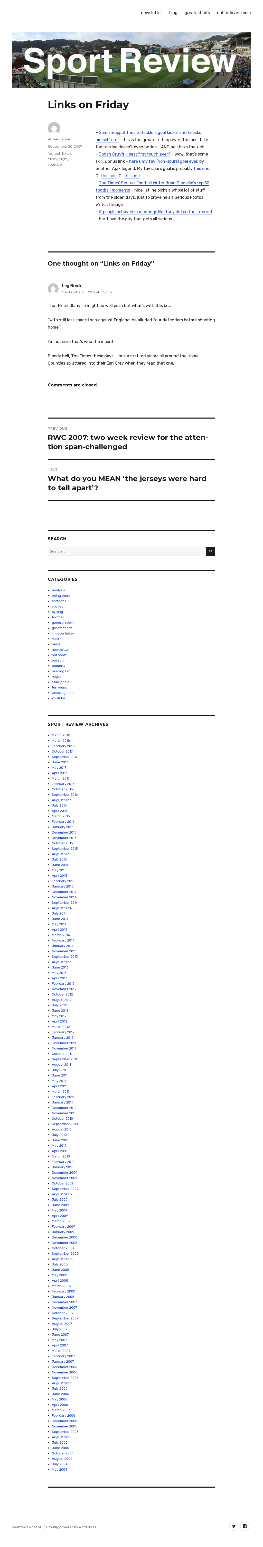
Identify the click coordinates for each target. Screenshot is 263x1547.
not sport (59, 655)
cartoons (59, 601)
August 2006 (62, 1383)
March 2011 (60, 1091)
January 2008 (63, 1297)
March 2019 (61, 735)
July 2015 (59, 859)
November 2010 (64, 1113)
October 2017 (62, 751)
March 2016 (61, 816)
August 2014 (62, 908)
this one (201, 168)
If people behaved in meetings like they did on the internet (155, 211)
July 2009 (60, 1199)
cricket (57, 606)
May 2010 (59, 1145)
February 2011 (63, 1097)
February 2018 (63, 746)
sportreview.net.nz (27, 1527)
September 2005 (65, 1432)
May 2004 (59, 1469)
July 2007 (59, 1329)
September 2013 (65, 956)
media (57, 639)
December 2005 (64, 1421)
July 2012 (59, 1005)
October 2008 (63, 1248)
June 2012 (60, 1010)
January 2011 (62, 1102)
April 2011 (59, 1086)
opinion (58, 660)
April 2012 (59, 1021)
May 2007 (59, 1340)
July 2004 (60, 1464)
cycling (57, 612)
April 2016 (59, 811)
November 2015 (64, 838)
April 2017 (59, 773)
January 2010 (62, 1167)
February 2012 (63, 1032)
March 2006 (61, 1410)
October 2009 (63, 1183)
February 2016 (63, 822)
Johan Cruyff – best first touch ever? (134, 154)
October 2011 (62, 1054)
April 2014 (59, 929)
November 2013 (64, 951)
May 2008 (60, 1275)
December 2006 (64, 1367)
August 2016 (62, 800)
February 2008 (64, 1291)
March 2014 (61, 935)
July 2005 (60, 1442)
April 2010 (59, 1151)
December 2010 (64, 1108)
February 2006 (63, 1415)
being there (61, 596)
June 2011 (60, 1075)
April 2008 (60, 1280)
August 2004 (62, 1459)
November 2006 (64, 1372)
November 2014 (64, 897)
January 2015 (62, 886)
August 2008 (62, 1259)
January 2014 (62, 946)
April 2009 (60, 1216)
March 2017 (61, 778)
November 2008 (65, 1243)
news (56, 644)
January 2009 (63, 1232)
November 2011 (64, 1048)
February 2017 (63, 784)
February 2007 (63, 1356)
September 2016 (65, 795)
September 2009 (65, 1189)
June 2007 (60, 1334)
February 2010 (63, 1162)
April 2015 (59, 875)
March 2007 (61, 1351)
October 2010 (62, 1118)
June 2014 (60, 919)
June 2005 (60, 1448)
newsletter (151, 12)
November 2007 (64, 1307)
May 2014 (59, 924)
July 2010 (59, 1135)
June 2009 (60, 1205)
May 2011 (59, 1081)
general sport (62, 623)
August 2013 (62, 962)
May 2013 (59, 973)
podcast (58, 666)
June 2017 (60, 762)
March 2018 (61, 741)
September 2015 (65, 849)
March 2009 (61, 1221)
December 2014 (64, 892)
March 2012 (61, 1027)
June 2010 (60, 1140)
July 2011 (59, 1070)
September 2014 (65, 902)
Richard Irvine (59, 139)
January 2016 (62, 827)
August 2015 (62, 854)
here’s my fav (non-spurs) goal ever (163, 161)
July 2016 (59, 805)
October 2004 (63, 1453)
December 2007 (64, 1302)
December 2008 (65, 1237)
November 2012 (64, 989)
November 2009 (64, 1178)
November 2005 (64, 1426)
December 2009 (64, 1172)
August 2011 (61, 1064)
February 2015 (63, 881)
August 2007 (62, 1324)
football (54, 153)
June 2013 (60, 967)
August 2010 (62, 1129)
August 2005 (62, 1437)
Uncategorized (64, 693)
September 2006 (65, 1378)
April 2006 (60, 1405)
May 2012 (59, 1016)
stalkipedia (60, 682)
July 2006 (60, 1388)
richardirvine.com (234, 12)
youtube (55, 164)
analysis (58, 590)
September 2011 (64, 1059)
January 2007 (63, 1361)
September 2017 (65, 757)
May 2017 (59, 768)
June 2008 (60, 1270)
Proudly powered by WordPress (71, 1527)
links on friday (63, 633)
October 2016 (62, 789)
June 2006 (60, 1394)
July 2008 (60, 1264)
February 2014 (63, 940)
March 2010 (61, 1156)
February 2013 (63, 983)
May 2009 (59, 1210)
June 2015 (60, 865)
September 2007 (65, 1318)
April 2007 (60, 1345)
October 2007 (62, 1313)
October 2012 (62, 994)
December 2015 (64, 832)
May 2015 (59, 870)
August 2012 (62, 1000)
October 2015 (62, 843)
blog (173, 12)
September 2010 (65, 1124)
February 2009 (63, 1226)
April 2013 (59, 978)
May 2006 (59, 1399)
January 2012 (62, 1037)
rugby (63, 159)
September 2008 (65, 1253)
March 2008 (61, 1286)
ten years (59, 687)
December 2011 (64, 1043)
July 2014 (59, 913)
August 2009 (62, 1194)
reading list (61, 671)
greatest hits (197, 12)
